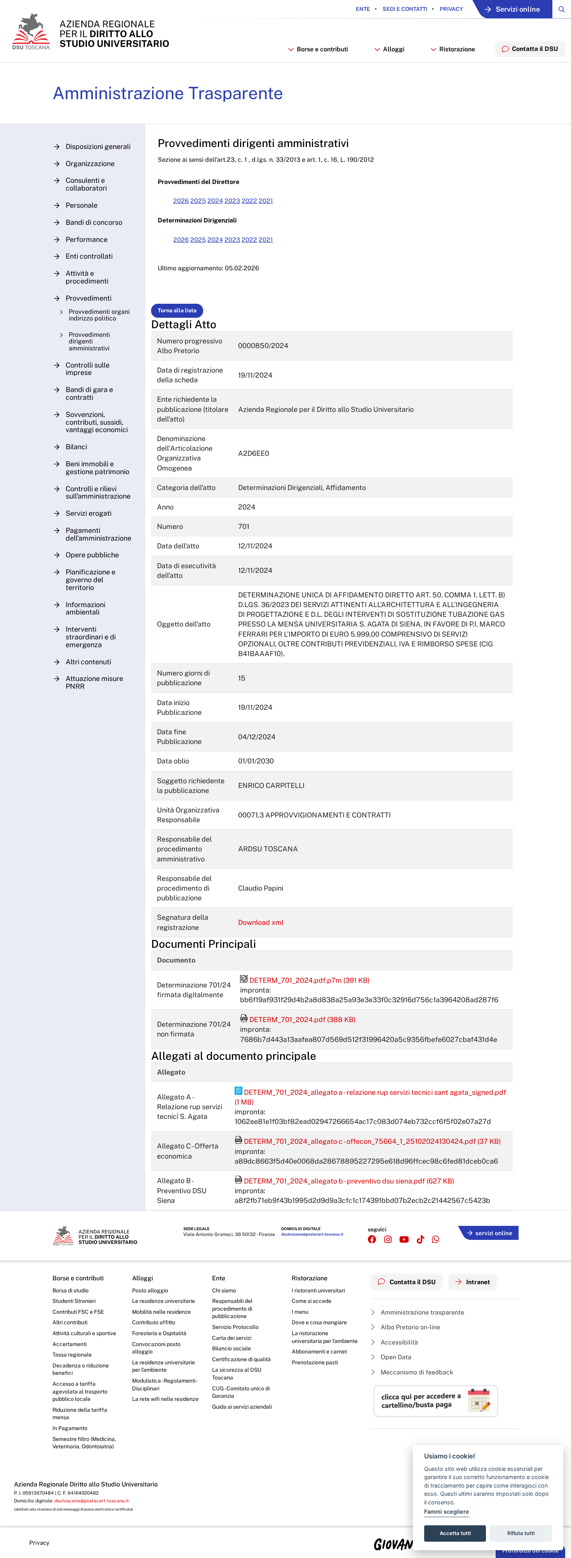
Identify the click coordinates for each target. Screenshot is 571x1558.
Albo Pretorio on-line (409, 1327)
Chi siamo (224, 1290)
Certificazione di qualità (241, 1359)
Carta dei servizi (231, 1338)
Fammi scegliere (446, 1511)
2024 (215, 201)
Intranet (477, 1282)
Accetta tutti (455, 1533)
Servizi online (518, 9)
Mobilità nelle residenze (161, 1312)
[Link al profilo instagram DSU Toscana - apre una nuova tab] (388, 1240)
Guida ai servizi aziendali (242, 1407)
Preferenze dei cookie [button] (530, 1550)
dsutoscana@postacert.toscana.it (312, 1234)
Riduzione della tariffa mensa (79, 1414)
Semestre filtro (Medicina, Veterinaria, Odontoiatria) (84, 1443)
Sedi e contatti (404, 9)
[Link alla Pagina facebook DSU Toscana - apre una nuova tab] (372, 1240)
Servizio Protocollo (235, 1327)
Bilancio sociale (231, 1348)
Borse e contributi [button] (322, 49)
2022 (249, 201)
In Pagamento (69, 1428)
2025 (198, 201)
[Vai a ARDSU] (90, 31)
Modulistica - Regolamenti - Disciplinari (164, 1385)
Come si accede (311, 1301)
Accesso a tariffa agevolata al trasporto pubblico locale (80, 1391)
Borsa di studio (70, 1290)
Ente (363, 9)
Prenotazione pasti (315, 1362)
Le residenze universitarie (163, 1301)
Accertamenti (69, 1344)
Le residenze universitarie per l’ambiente (163, 1366)
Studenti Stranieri (74, 1301)
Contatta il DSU (412, 1282)
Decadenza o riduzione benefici (80, 1369)
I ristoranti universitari (318, 1290)
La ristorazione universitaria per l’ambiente (325, 1337)
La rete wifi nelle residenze (165, 1399)
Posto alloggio (150, 1290)
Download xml (261, 922)
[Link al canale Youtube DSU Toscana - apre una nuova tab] (404, 1240)
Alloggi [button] (393, 49)
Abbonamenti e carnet (319, 1351)
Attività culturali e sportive (84, 1333)
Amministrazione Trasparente (167, 93)
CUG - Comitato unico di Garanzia (241, 1392)
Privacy (451, 9)
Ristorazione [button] (457, 49)
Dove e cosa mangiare (319, 1322)
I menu (300, 1312)
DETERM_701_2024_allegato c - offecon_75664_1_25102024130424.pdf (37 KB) (368, 1141)
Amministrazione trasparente (421, 1312)
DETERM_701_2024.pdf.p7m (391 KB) (305, 980)
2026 (181, 201)
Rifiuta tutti (520, 1533)
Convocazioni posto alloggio (156, 1348)
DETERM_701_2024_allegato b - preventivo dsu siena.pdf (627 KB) (344, 1181)
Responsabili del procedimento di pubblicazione (232, 1308)
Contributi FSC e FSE (78, 1312)
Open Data (395, 1357)
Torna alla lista (177, 310)
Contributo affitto (153, 1322)
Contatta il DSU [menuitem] (535, 49)
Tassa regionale (72, 1354)
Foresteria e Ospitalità (159, 1333)
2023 (232, 201)
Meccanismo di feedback (416, 1372)
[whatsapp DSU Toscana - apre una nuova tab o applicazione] (435, 1240)
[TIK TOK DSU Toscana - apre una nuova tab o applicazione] (420, 1240)
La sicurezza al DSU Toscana (236, 1374)
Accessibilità (398, 1342)
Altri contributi (69, 1322)
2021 (266, 201)
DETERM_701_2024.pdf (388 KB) (298, 1019)
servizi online (493, 1233)
